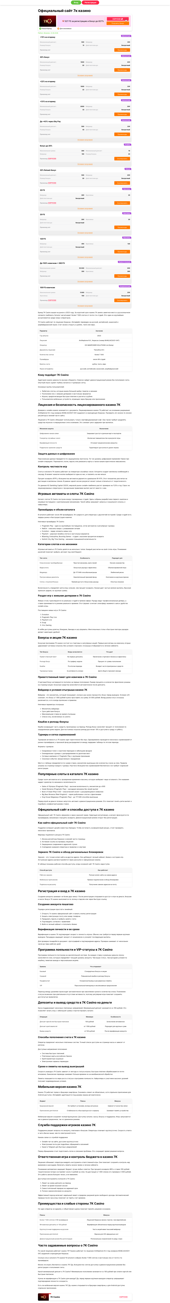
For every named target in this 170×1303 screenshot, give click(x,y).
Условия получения (85, 75)
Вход (76, 2)
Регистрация (90, 2)
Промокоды (122, 50)
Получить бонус (118, 23)
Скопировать (122, 159)
